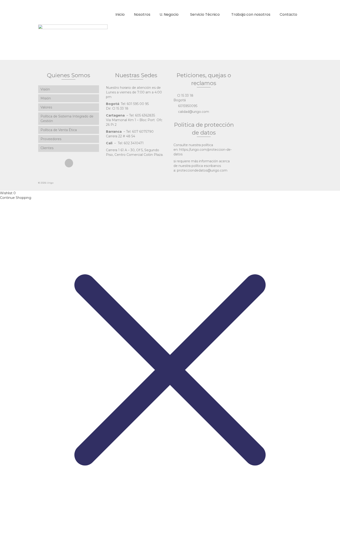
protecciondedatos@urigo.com (202, 170)
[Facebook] (69, 163)
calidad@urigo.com (193, 112)
